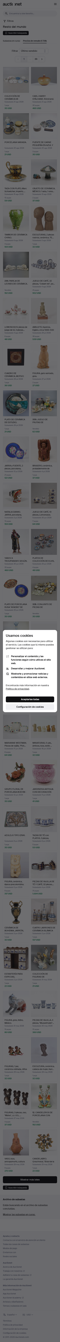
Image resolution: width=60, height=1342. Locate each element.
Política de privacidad (17, 688)
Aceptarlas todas (30, 699)
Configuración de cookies (30, 706)
